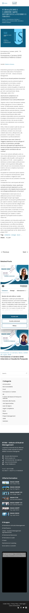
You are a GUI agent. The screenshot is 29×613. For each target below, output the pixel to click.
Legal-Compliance (8, 408)
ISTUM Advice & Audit (8, 538)
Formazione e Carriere (13, 19)
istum (18, 235)
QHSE (16, 51)
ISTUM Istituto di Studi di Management (13, 525)
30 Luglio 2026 (6, 354)
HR (3, 394)
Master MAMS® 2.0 (16, 503)
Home (3, 19)
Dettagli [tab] (12, 290)
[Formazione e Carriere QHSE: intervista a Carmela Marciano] (14, 275)
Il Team (4, 540)
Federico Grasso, (9, 64)
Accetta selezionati (14, 321)
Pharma (5, 413)
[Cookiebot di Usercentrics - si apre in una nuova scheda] (20, 286)
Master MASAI (14, 513)
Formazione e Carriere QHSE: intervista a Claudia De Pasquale (14, 358)
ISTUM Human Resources (9, 535)
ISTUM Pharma (6, 528)
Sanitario (5, 421)
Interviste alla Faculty (9, 401)
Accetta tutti (14, 316)
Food (4, 389)
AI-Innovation (7, 384)
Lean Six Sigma (7, 406)
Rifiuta (14, 325)
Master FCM (14, 497)
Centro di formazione (14, 605)
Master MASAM (15, 487)
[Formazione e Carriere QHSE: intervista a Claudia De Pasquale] (14, 340)
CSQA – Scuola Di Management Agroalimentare (11, 531)
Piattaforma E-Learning (9, 543)
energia (13, 235)
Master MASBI (14, 482)
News (21, 353)
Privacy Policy (14, 603)
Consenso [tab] (5, 290)
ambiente (7, 235)
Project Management (9, 416)
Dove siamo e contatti (9, 546)
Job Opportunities (8, 403)
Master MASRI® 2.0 (16, 492)
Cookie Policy (6, 603)
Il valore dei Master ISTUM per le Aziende (12, 397)
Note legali (22, 603)
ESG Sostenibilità (8, 387)
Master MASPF (14, 508)
